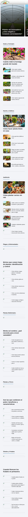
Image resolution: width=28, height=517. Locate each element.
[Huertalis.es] (5, 2)
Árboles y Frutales (9, 451)
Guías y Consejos (8, 44)
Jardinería (6, 177)
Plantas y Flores (8, 382)
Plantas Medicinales (9, 313)
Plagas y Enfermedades (10, 244)
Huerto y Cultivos (8, 111)
